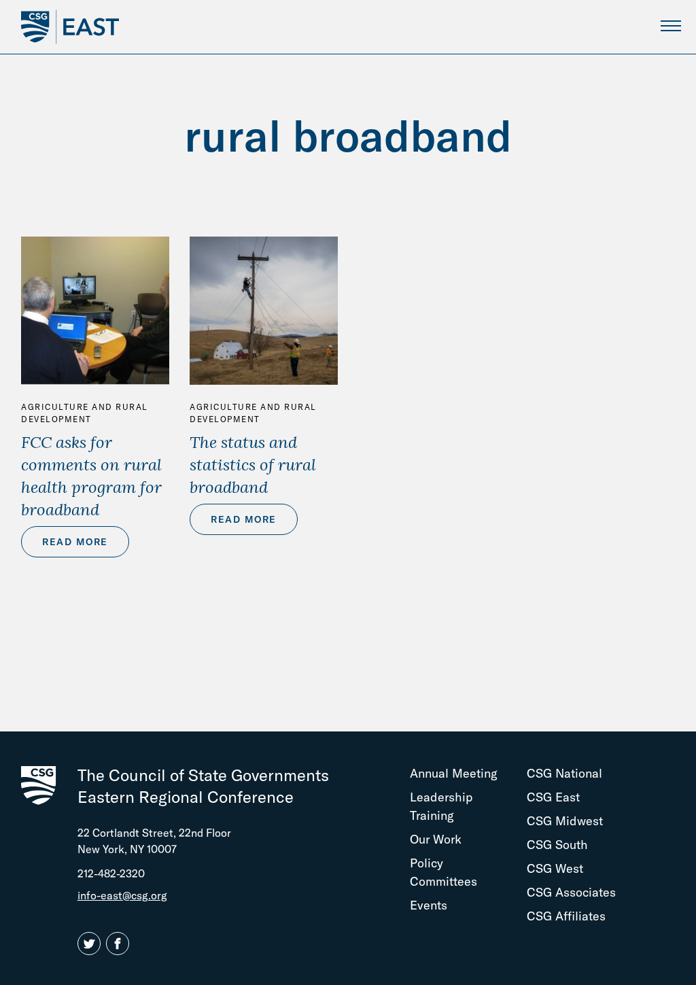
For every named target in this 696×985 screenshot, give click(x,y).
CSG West (555, 868)
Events (428, 905)
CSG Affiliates (566, 916)
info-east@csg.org (122, 895)
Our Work (436, 839)
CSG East (553, 797)
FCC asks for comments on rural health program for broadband (91, 475)
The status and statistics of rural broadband (253, 464)
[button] (91, 944)
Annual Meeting (454, 773)
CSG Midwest (565, 821)
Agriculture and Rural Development (84, 413)
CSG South (557, 844)
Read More (75, 542)
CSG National (564, 773)
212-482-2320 (111, 873)
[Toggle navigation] (670, 25)
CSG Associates (571, 892)
